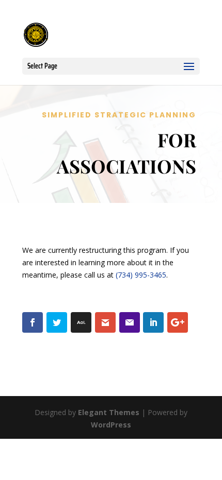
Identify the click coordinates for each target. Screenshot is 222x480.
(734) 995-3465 (141, 275)
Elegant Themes (108, 412)
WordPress (111, 425)
